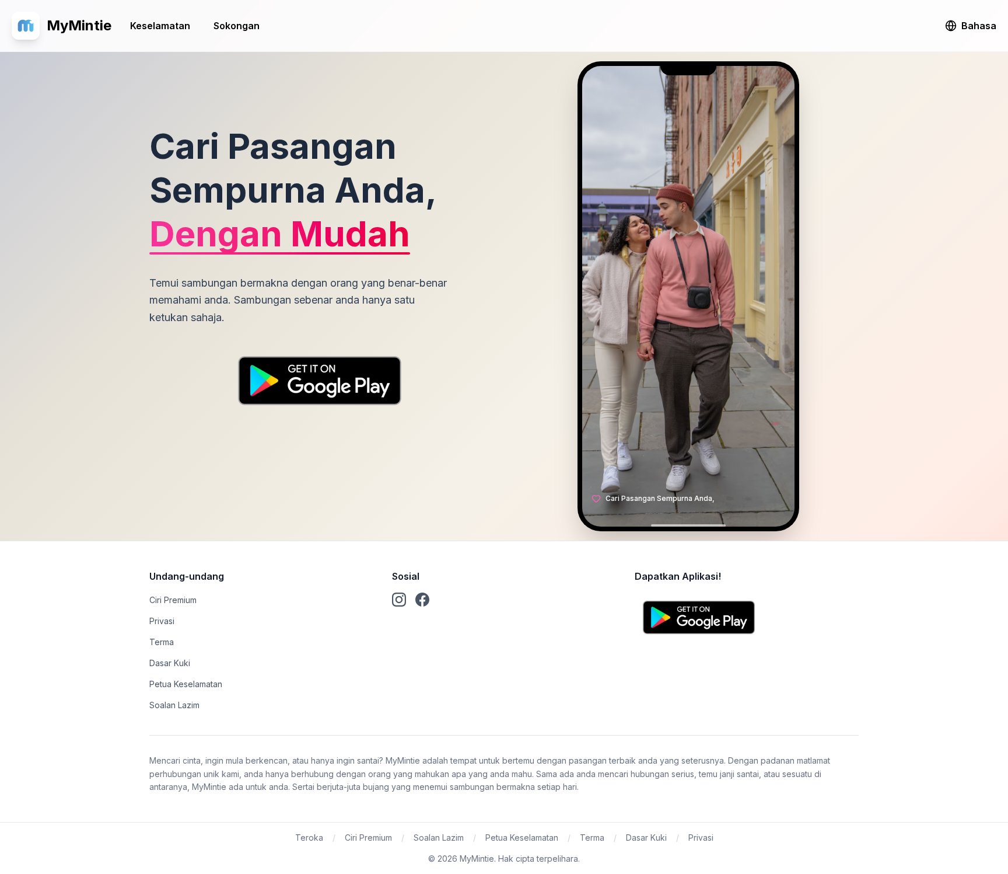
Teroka (309, 837)
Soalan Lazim (174, 705)
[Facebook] (422, 600)
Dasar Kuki (169, 663)
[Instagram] (399, 600)
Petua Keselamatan (185, 684)
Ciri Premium (173, 600)
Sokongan (237, 26)
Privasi (161, 621)
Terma (161, 642)
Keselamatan (160, 26)
